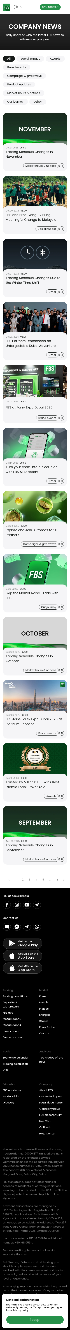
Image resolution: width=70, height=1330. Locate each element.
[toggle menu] (65, 7)
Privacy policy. (21, 1310)
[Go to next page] (64, 879)
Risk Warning (11, 1262)
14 (57, 879)
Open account (50, 7)
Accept (35, 1320)
